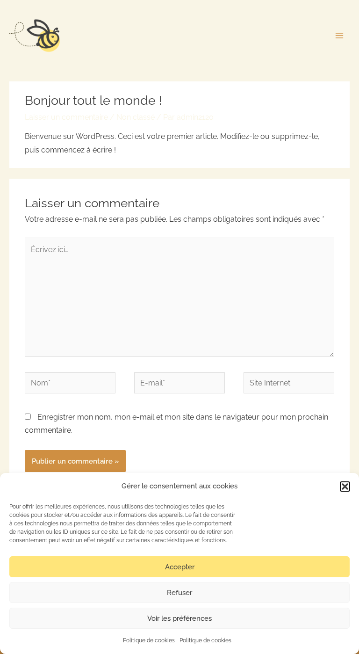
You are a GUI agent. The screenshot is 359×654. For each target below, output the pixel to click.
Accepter (179, 567)
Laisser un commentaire (66, 117)
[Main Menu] (340, 35)
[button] (345, 486)
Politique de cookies (149, 640)
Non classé (135, 117)
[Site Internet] (289, 384)
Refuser (179, 593)
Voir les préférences (179, 618)
